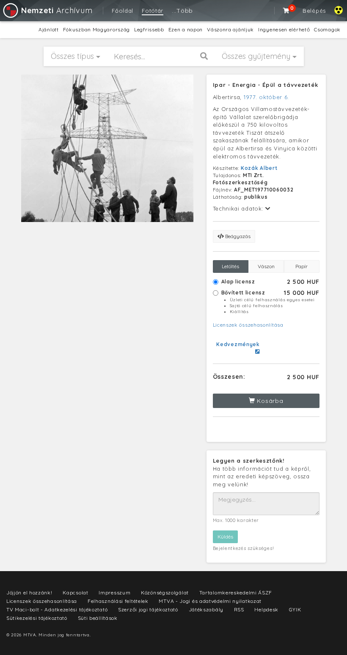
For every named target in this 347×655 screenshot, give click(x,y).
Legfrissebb (149, 29)
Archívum (56, 10)
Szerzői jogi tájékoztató (148, 609)
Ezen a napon (185, 29)
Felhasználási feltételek (118, 601)
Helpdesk (266, 609)
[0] (286, 10)
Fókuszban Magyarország (96, 29)
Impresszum (114, 592)
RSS (239, 609)
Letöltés (230, 266)
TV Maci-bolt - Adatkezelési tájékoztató (56, 609)
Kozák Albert (259, 168)
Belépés (314, 10)
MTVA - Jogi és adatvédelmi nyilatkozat (210, 601)
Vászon (266, 266)
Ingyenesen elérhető (284, 29)
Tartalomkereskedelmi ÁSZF (236, 592)
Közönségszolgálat (165, 592)
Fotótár (152, 10)
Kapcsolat (75, 592)
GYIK (295, 609)
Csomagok (327, 29)
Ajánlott (49, 29)
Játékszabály (206, 609)
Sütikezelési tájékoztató (36, 618)
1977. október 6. (266, 97)
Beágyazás (237, 236)
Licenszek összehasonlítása (248, 325)
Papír (301, 266)
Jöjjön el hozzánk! (29, 592)
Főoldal (122, 10)
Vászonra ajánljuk (230, 29)
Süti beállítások (98, 618)
